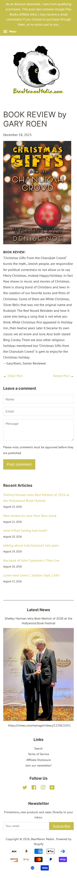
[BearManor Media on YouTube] (52, 788)
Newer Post (61, 376)
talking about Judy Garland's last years (31, 545)
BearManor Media (43, 839)
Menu (12, 31)
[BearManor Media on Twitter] (24, 788)
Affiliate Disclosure (38, 760)
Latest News (38, 609)
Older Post (15, 376)
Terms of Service (38, 754)
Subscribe (61, 826)
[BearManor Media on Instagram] (43, 788)
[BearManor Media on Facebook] (33, 788)
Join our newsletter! (39, 765)
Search (38, 748)
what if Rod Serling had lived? (25, 530)
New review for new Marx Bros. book (29, 515)
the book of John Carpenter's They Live (31, 560)
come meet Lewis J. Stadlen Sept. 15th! (31, 575)
